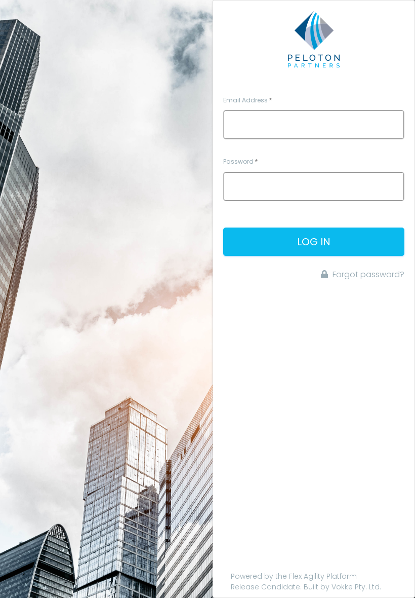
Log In (313, 242)
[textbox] (314, 124)
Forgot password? (367, 274)
